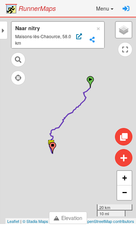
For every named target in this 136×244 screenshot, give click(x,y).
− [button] (124, 192)
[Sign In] (126, 8)
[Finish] (52, 147)
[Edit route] (123, 136)
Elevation (71, 217)
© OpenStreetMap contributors (107, 221)
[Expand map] (125, 49)
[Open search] (18, 59)
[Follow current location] (18, 78)
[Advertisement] (68, 235)
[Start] (90, 82)
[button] (105, 8)
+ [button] (124, 178)
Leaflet (13, 221)
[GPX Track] (78, 39)
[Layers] (124, 30)
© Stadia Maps (35, 221)
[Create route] (123, 158)
